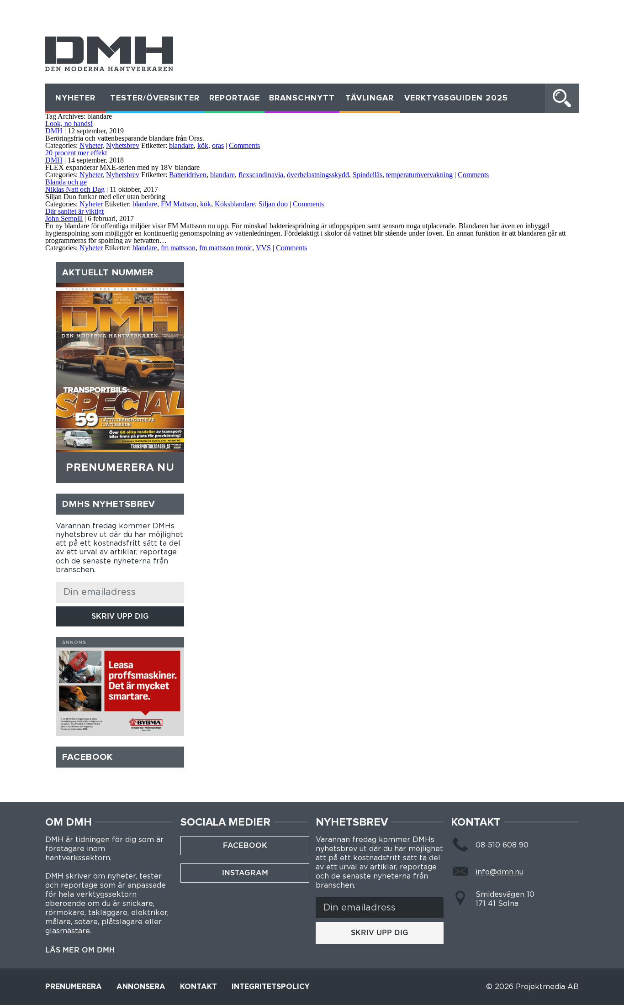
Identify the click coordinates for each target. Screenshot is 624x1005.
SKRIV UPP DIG (120, 616)
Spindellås (367, 175)
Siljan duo (273, 204)
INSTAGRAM (245, 872)
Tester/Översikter (155, 98)
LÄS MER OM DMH (80, 950)
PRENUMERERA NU (120, 467)
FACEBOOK (245, 845)
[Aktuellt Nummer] (120, 367)
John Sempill (64, 218)
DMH (54, 131)
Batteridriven (187, 175)
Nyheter (75, 98)
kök (202, 145)
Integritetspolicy (271, 986)
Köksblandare (235, 204)
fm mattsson (178, 248)
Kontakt (198, 986)
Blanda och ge (66, 182)
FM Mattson (178, 204)
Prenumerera (73, 986)
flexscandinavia (260, 175)
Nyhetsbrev (122, 145)
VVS (263, 248)
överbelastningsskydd (318, 175)
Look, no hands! (69, 123)
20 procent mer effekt (76, 153)
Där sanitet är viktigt (74, 211)
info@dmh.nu (500, 872)
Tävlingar (369, 98)
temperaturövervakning (419, 175)
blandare (181, 145)
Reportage (234, 98)
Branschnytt (302, 98)
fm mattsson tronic (225, 248)
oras (218, 145)
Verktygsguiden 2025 (456, 98)
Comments (244, 145)
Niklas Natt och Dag (75, 189)
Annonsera (140, 986)
